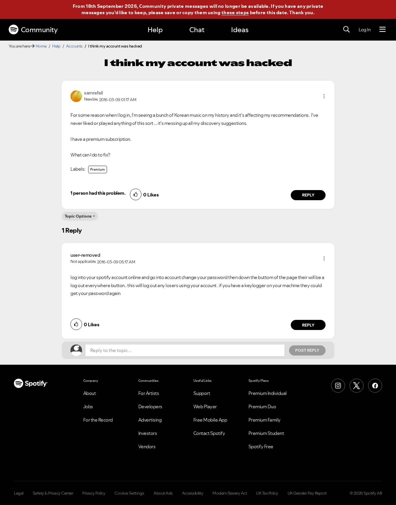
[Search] (346, 29)
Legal (18, 493)
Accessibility (193, 493)
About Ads (163, 493)
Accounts (74, 46)
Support (201, 393)
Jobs (88, 406)
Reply (308, 195)
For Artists (148, 393)
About (89, 393)
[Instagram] (338, 386)
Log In (364, 29)
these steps (235, 12)
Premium (97, 169)
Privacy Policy (93, 493)
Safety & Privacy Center (53, 493)
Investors (147, 433)
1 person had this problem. (97, 193)
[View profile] (76, 95)
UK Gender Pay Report (307, 493)
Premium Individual (267, 393)
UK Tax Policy (267, 493)
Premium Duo (262, 406)
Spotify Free (260, 446)
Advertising (150, 420)
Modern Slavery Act (229, 493)
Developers (150, 406)
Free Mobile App (210, 420)
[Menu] (382, 29)
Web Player (205, 406)
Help (155, 29)
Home (41, 46)
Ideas (239, 29)
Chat (196, 29)
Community (39, 29)
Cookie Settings (129, 493)
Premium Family (264, 420)
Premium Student (266, 433)
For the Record (98, 420)
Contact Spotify (209, 433)
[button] (324, 96)
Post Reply (307, 350)
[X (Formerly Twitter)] (357, 386)
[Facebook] (375, 386)
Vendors (147, 446)
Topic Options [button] (78, 216)
